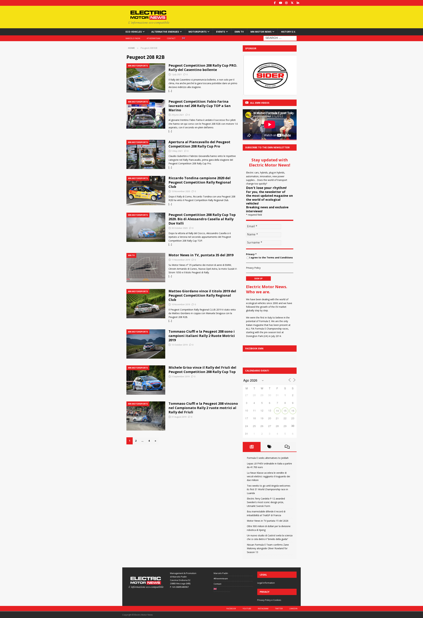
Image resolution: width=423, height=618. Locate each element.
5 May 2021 (177, 150)
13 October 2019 (180, 344)
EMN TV (239, 31)
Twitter (279, 608)
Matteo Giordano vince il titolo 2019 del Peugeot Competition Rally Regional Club (202, 295)
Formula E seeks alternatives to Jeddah (267, 457)
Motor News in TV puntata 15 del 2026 (267, 520)
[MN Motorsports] (145, 78)
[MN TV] (145, 267)
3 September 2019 (181, 376)
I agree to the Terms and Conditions (271, 257)
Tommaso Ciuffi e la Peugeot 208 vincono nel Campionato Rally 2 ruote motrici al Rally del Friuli (203, 407)
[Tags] (269, 447)
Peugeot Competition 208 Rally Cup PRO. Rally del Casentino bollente (203, 67)
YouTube (247, 608)
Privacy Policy (253, 267)
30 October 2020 (180, 228)
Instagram (263, 608)
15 (285, 410)
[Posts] (252, 447)
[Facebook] (275, 3)
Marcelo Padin (133, 38)
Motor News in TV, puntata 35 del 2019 (201, 255)
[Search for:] (280, 38)
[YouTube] (280, 3)
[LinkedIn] (298, 3)
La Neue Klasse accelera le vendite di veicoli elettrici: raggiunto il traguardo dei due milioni (268, 476)
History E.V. (288, 31)
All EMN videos (259, 102)
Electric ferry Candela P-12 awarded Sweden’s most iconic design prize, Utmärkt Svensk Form (266, 502)
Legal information (266, 582)
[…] (170, 90)
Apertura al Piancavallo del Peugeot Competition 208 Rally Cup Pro (199, 144)
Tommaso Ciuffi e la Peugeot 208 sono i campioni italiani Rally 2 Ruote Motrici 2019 (202, 335)
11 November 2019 (181, 259)
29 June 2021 (178, 114)
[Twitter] (292, 3)
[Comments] (287, 447)
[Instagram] (286, 3)
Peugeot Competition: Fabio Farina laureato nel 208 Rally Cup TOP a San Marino (200, 105)
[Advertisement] (243, 16)
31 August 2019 (179, 416)
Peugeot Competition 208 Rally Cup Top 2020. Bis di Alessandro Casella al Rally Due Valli (202, 219)
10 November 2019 (181, 304)
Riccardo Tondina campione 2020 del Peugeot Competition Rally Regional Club (200, 182)
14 (277, 410)
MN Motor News (260, 31)
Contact (171, 38)
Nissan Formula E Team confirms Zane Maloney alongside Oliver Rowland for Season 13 (268, 548)
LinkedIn (293, 608)
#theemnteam (153, 38)
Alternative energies (165, 31)
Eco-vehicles (134, 31)
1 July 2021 (177, 74)
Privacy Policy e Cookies (269, 599)
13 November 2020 (181, 191)
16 (292, 410)
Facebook (231, 608)
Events (220, 31)
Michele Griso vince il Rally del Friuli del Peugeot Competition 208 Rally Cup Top (202, 369)
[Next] (289, 75)
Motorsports (198, 31)
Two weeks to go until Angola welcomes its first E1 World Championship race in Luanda (268, 489)
